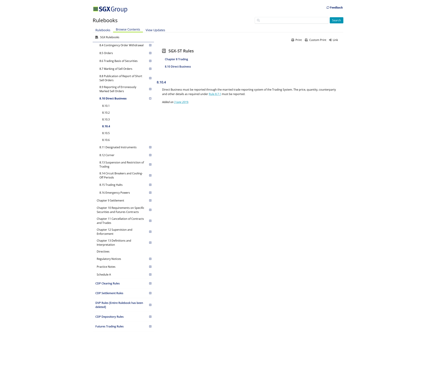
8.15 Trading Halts (111, 185)
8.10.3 (106, 119)
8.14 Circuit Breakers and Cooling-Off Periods (121, 175)
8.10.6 (106, 140)
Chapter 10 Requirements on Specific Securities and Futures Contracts (120, 210)
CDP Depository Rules (109, 317)
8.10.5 (106, 133)
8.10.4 (106, 126)
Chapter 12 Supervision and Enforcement (114, 232)
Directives (103, 251)
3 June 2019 (181, 102)
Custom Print (317, 40)
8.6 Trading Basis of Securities (118, 61)
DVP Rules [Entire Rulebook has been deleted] (119, 305)
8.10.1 (106, 106)
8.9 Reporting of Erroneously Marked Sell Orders (117, 89)
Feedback (336, 7)
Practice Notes (106, 267)
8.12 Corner (106, 155)
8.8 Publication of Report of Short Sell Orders (120, 78)
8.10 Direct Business (113, 98)
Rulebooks (105, 20)
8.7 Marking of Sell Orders (115, 69)
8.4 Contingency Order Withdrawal (121, 45)
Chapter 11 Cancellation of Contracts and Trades (120, 221)
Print (298, 40)
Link (335, 40)
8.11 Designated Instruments (118, 147)
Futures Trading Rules (109, 326)
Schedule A (104, 274)
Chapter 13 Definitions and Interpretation (114, 243)
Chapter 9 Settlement (110, 200)
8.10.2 (106, 112)
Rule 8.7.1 (215, 94)
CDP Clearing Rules (107, 283)
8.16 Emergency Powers (114, 193)
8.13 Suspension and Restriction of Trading (121, 164)
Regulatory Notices (109, 259)
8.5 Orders (106, 53)
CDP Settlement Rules (109, 293)
